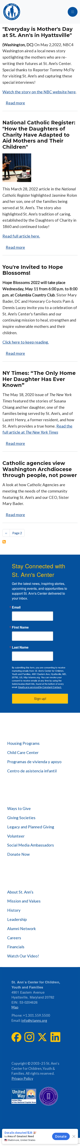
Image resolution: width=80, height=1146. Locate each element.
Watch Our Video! (23, 956)
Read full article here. (21, 236)
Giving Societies (21, 817)
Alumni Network (21, 928)
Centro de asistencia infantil (32, 770)
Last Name (20, 647)
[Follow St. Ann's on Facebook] (16, 1037)
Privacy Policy (22, 1079)
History (14, 910)
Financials (15, 946)
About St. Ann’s (20, 892)
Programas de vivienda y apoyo (34, 761)
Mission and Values (24, 901)
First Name (20, 627)
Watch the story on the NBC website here (39, 91)
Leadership (17, 919)
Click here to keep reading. (25, 342)
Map (14, 1007)
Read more (15, 103)
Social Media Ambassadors (30, 845)
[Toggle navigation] (73, 12)
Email (16, 607)
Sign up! (40, 698)
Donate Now (18, 854)
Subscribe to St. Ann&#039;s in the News (4, 541)
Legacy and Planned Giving (30, 826)
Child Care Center (23, 752)
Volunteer (16, 836)
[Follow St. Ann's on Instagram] (29, 1037)
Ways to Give (19, 808)
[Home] (11, 12)
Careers (14, 937)
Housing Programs (23, 743)
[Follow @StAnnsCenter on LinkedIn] (55, 1037)
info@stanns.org (34, 1021)
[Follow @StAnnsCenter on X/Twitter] (42, 1037)
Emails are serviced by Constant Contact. (40, 687)
